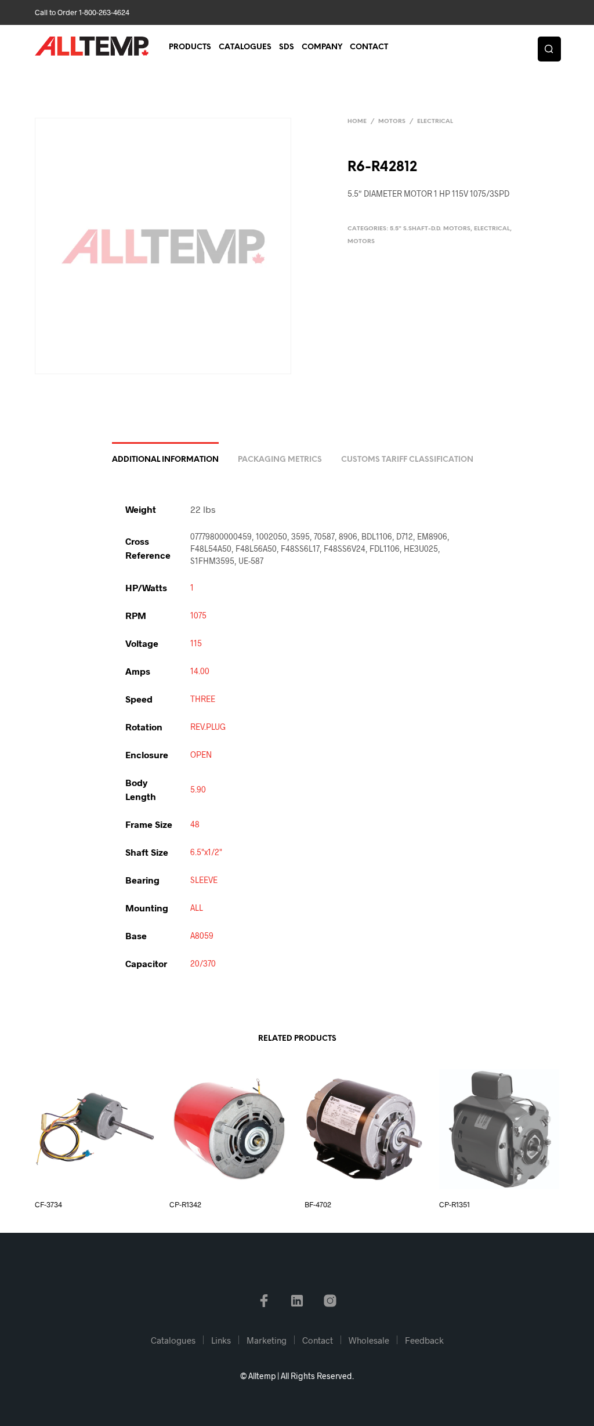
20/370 (203, 963)
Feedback (424, 1340)
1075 (198, 615)
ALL (196, 908)
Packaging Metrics (280, 460)
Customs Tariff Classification (407, 460)
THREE (202, 699)
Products (190, 47)
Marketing (267, 1340)
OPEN (201, 754)
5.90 (198, 789)
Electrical (435, 121)
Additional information (165, 460)
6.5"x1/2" (206, 852)
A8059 (201, 935)
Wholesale (369, 1340)
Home (357, 121)
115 (196, 643)
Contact (369, 47)
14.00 (199, 671)
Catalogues (245, 47)
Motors (391, 121)
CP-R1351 (454, 1204)
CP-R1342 (185, 1204)
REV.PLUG (208, 727)
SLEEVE (204, 880)
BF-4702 (318, 1204)
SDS (286, 47)
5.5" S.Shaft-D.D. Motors (430, 229)
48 (195, 824)
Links (221, 1340)
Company (322, 47)
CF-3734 (48, 1204)
